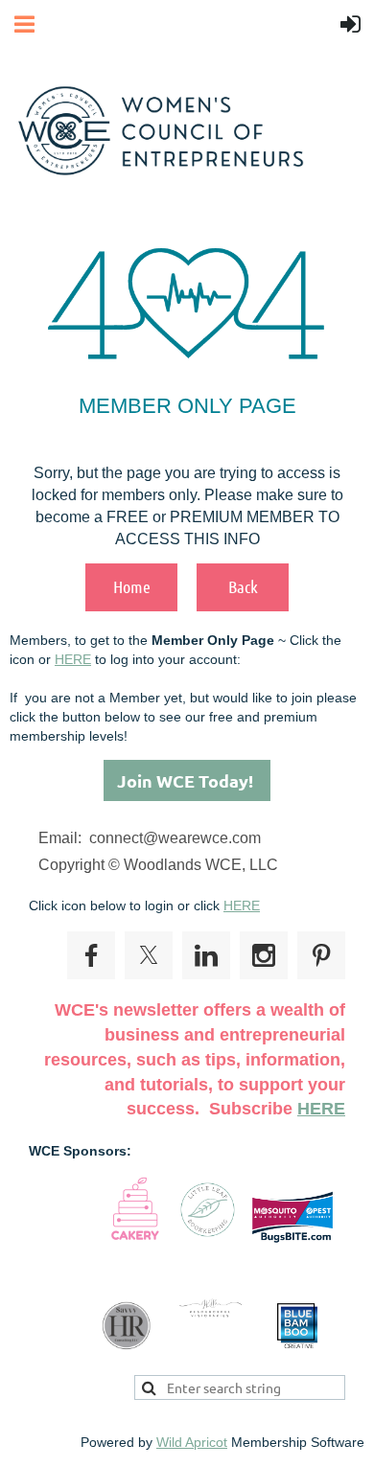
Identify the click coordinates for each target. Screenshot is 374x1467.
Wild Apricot (191, 1442)
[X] (149, 955)
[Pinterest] (321, 955)
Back (243, 586)
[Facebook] (91, 955)
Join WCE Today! (187, 780)
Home (132, 586)
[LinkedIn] (206, 955)
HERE (73, 659)
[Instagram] (264, 955)
